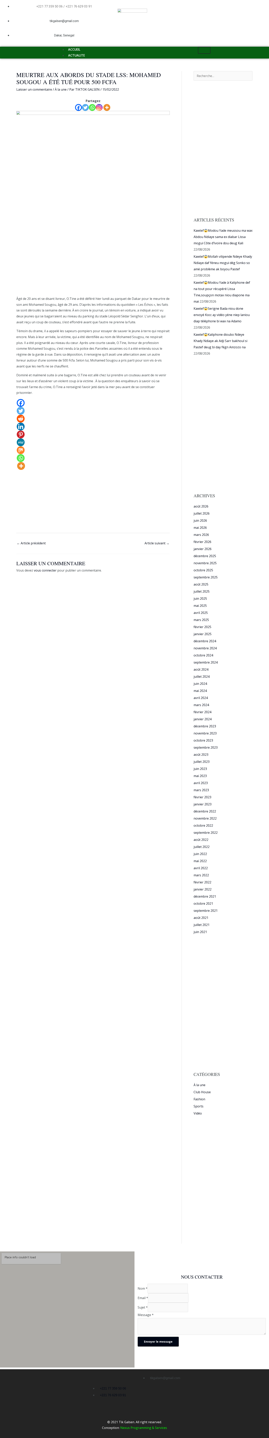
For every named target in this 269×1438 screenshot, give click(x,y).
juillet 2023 (202, 761)
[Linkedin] (21, 426)
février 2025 (202, 627)
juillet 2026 (202, 513)
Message (146, 1315)
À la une (61, 89)
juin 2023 (200, 769)
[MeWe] (21, 442)
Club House (202, 1092)
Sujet (143, 1307)
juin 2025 (200, 598)
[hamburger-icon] (204, 50)
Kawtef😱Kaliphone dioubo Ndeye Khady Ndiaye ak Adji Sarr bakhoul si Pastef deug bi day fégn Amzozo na (220, 340)
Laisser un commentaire (34, 89)
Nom (142, 1288)
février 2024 (202, 712)
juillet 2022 (202, 847)
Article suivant (157, 543)
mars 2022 (201, 875)
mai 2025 (200, 605)
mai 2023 (200, 776)
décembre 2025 (205, 556)
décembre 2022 (205, 811)
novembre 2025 (205, 563)
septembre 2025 (206, 577)
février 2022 (202, 882)
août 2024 (201, 669)
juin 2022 (200, 854)
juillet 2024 (202, 676)
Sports (198, 1106)
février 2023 (202, 797)
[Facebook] (78, 107)
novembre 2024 (205, 648)
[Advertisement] (93, 266)
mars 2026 (201, 535)
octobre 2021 (203, 903)
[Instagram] (99, 107)
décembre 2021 (205, 896)
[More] (107, 107)
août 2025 (201, 584)
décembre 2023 (205, 726)
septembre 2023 (206, 747)
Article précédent (31, 543)
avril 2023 (201, 783)
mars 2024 (201, 705)
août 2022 (201, 840)
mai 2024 (200, 691)
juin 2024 (200, 683)
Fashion (199, 1099)
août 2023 (201, 754)
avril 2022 (201, 868)
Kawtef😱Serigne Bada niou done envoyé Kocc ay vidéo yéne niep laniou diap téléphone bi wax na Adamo (222, 314)
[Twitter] (85, 107)
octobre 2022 (203, 825)
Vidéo (198, 1113)
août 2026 (201, 506)
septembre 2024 (206, 662)
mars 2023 (201, 790)
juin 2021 (200, 932)
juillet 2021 (202, 925)
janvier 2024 (202, 719)
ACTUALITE (76, 55)
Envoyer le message (158, 1341)
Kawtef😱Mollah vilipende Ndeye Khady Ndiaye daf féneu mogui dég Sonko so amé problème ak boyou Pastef (223, 262)
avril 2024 (201, 698)
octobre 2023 (203, 740)
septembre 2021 (206, 910)
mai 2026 (200, 527)
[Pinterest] (21, 434)
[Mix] (21, 450)
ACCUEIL (74, 49)
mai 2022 (200, 861)
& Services (159, 1428)
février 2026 (202, 542)
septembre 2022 (206, 832)
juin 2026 (200, 520)
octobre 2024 (203, 655)
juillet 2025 (202, 591)
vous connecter (45, 570)
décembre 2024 (205, 641)
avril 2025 (201, 613)
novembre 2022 (205, 818)
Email (143, 1298)
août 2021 (201, 918)
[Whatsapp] (92, 107)
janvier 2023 (202, 804)
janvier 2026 (202, 549)
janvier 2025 (202, 634)
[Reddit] (21, 419)
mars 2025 (201, 620)
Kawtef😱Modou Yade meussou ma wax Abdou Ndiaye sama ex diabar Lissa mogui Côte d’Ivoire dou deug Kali (223, 236)
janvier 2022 (202, 889)
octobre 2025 (203, 570)
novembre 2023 (205, 733)
